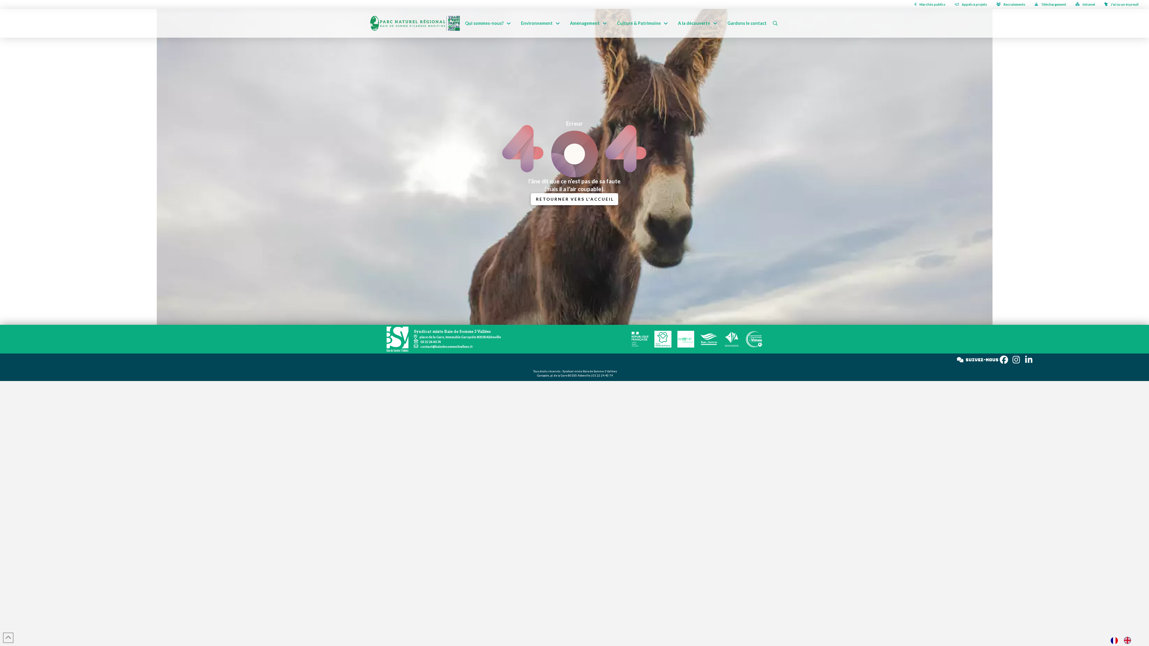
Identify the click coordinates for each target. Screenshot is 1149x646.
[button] (775, 23)
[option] (1129, 640)
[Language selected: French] (1124, 640)
